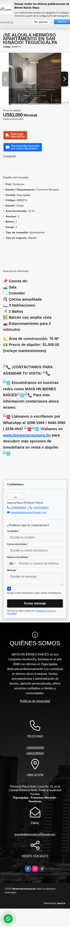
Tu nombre (13, 530)
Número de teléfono (18, 557)
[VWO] (14, 22)
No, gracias (41, 21)
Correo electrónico (17, 544)
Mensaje (12, 570)
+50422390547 (41, 507)
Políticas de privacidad (35, 701)
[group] (35, 79)
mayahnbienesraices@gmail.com (28, 512)
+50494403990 (18, 507)
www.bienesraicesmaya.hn (27, 435)
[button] (26, 101)
